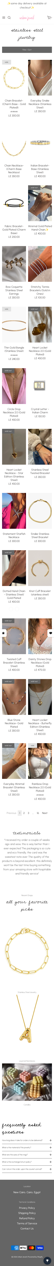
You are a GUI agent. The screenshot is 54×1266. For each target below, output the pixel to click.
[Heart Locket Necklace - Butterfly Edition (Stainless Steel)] (40, 697)
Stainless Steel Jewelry (27, 992)
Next (44, 813)
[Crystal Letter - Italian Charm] (40, 386)
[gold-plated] (11, 609)
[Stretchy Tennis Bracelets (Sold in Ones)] (40, 264)
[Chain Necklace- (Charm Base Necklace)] (14, 142)
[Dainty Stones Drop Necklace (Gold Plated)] (40, 636)
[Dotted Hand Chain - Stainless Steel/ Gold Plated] (14, 568)
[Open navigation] (3, 17)
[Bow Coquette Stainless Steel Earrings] (14, 264)
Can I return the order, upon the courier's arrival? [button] (22, 1169)
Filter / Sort (27, 50)
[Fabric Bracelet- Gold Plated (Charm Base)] (14, 203)
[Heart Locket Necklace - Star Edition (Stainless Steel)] (14, 447)
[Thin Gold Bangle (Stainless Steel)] (14, 325)
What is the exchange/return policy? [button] (17, 1162)
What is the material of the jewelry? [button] (16, 1147)
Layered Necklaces (27, 1061)
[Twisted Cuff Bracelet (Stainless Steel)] (14, 636)
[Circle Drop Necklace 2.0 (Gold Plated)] (14, 386)
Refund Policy (27, 1218)
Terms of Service (27, 1223)
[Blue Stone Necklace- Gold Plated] (14, 697)
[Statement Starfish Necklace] (14, 511)
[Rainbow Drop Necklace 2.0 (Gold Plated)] (40, 761)
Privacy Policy (27, 1208)
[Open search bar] (10, 17)
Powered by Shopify (35, 1257)
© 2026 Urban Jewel (19, 1257)
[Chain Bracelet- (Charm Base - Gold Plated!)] (14, 78)
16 (38, 813)
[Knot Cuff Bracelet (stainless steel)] (40, 568)
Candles (27, 1105)
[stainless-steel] (17, 609)
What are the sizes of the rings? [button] (15, 1155)
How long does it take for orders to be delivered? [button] (22, 1140)
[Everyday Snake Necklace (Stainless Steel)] (40, 78)
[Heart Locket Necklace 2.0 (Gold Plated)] (40, 325)
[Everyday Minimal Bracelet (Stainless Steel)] (14, 761)
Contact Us (27, 1228)
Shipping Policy (27, 1213)
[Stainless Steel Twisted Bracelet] (40, 447)
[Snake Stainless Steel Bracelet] (40, 511)
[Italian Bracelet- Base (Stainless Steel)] (40, 142)
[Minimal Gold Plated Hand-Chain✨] (40, 203)
